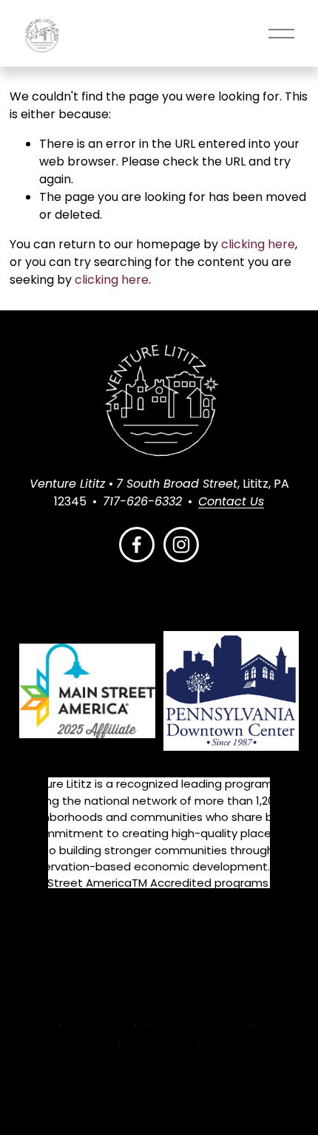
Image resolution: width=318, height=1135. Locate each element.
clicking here (258, 244)
